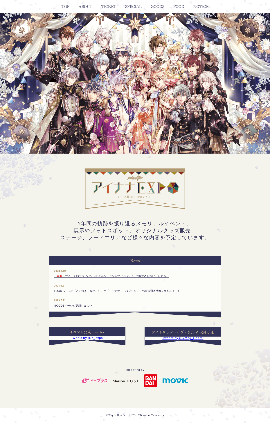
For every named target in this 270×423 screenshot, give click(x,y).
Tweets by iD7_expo (87, 338)
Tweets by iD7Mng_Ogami (182, 338)
